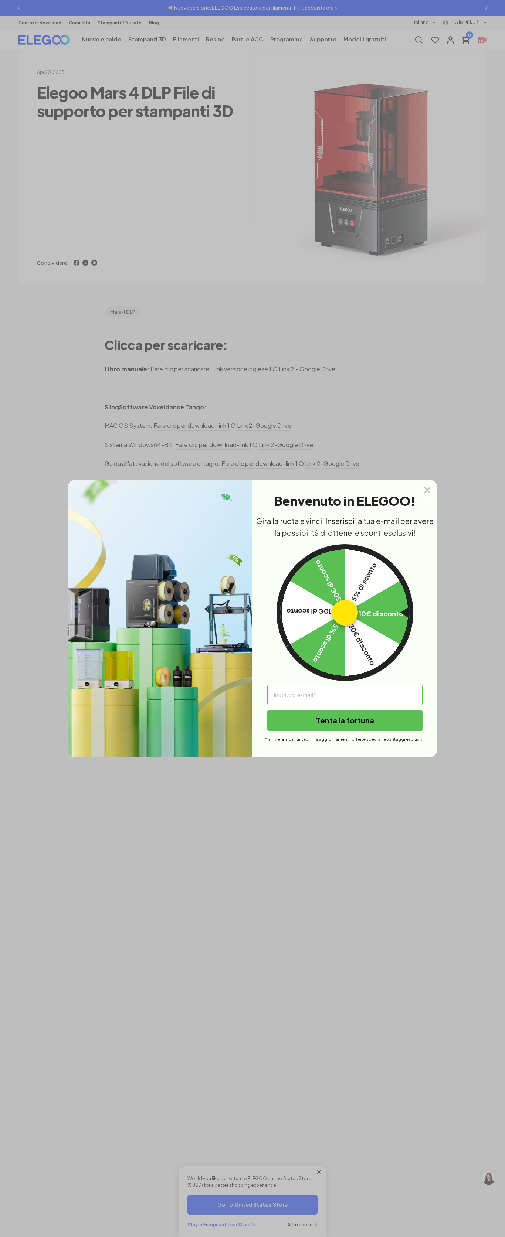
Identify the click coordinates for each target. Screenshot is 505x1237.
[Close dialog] (427, 490)
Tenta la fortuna (345, 720)
